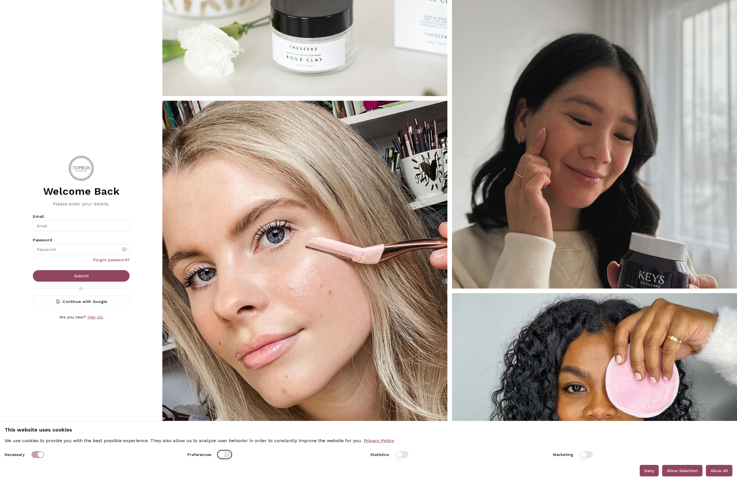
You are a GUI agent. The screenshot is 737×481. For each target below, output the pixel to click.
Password (42, 240)
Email (38, 216)
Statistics (379, 455)
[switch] (37, 454)
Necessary (14, 455)
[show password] (124, 249)
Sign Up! (95, 317)
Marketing (563, 455)
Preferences (199, 455)
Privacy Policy (379, 440)
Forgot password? (111, 259)
